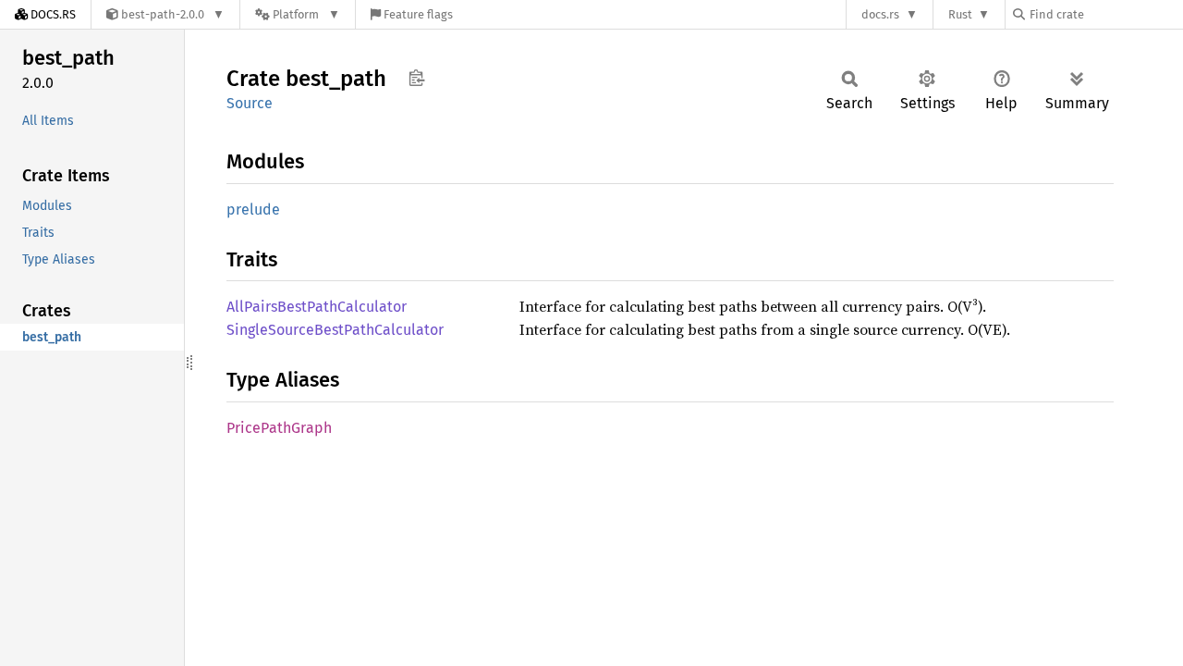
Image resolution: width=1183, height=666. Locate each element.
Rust (960, 14)
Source (249, 103)
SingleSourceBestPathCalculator (335, 330)
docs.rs (880, 14)
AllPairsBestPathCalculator (316, 306)
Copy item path (416, 77)
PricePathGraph (279, 428)
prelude (253, 209)
